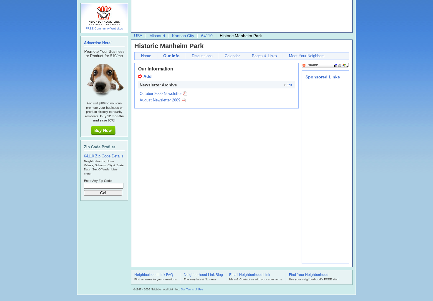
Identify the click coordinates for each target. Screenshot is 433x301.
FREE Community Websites (104, 28)
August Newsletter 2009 (160, 100)
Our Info (171, 55)
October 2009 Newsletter (161, 93)
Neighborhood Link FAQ (153, 275)
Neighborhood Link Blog (203, 275)
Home (146, 56)
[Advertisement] (240, 16)
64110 (207, 35)
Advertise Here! (98, 43)
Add (147, 76)
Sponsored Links (322, 77)
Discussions (202, 56)
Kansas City (183, 35)
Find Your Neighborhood (308, 275)
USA (138, 35)
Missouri (157, 35)
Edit (289, 85)
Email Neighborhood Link (249, 275)
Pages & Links (264, 56)
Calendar (232, 56)
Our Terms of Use (192, 289)
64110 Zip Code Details (103, 156)
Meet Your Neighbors (307, 56)
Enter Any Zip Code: (98, 180)
